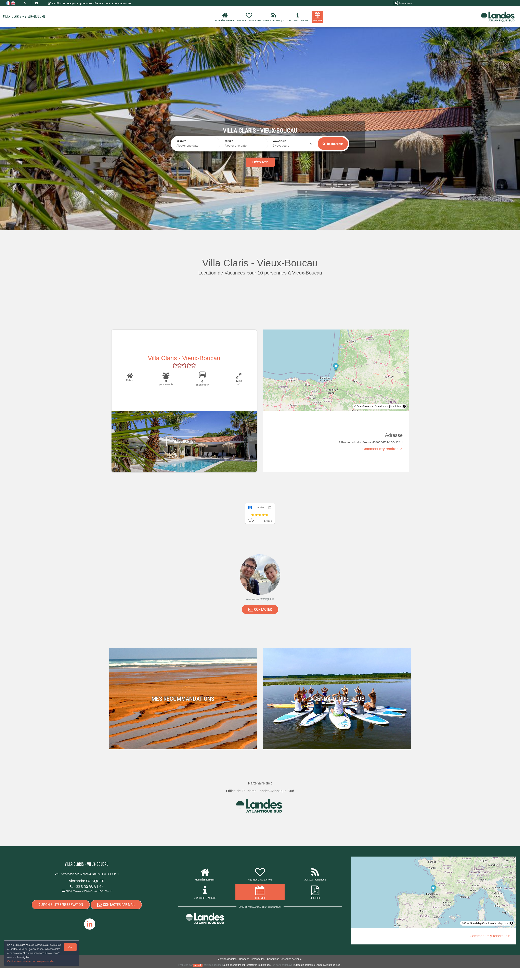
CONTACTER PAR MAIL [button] (118, 904)
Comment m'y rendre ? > (382, 449)
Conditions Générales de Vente (284, 959)
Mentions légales (227, 959)
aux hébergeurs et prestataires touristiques (247, 965)
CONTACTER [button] (262, 609)
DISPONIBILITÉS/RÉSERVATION (60, 904)
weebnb (198, 965)
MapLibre (395, 406)
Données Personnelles (251, 959)
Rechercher (334, 143)
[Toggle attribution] (404, 406)
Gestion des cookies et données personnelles (30, 961)
